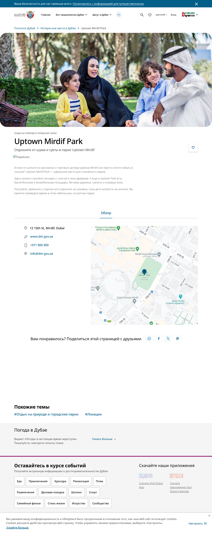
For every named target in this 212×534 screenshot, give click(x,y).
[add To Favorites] (193, 147)
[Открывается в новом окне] (158, 338)
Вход (173, 14)
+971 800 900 (39, 245)
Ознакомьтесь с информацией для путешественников (108, 4)
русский (160, 14)
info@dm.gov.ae (41, 253)
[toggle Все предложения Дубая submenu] (86, 14)
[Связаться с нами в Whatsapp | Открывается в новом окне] (149, 338)
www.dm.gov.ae (41, 236)
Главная (45, 14)
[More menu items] (119, 14)
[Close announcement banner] (196, 4)
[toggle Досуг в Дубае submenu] (110, 14)
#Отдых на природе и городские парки (46, 414)
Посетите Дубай (24, 28)
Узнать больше (102, 439)
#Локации (93, 414)
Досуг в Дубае (100, 14)
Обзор (106, 213)
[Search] (142, 15)
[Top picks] (150, 14)
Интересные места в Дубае (58, 28)
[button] (198, 523)
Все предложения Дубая (70, 14)
